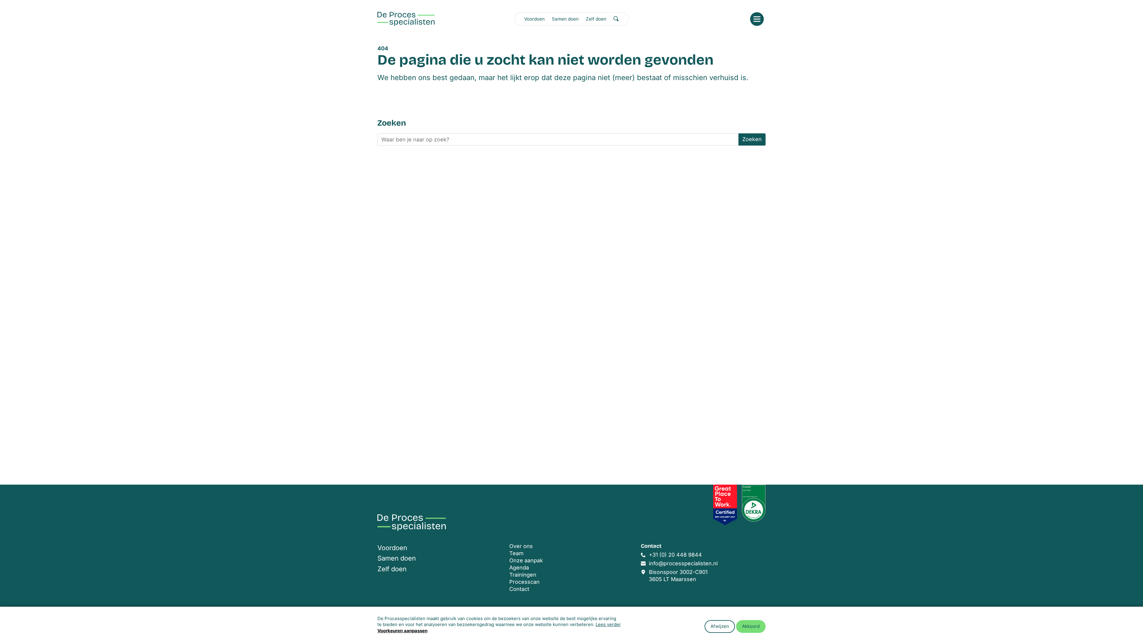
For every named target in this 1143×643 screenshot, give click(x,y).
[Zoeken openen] (616, 18)
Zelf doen (596, 19)
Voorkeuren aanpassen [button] (402, 630)
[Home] (406, 19)
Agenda (519, 567)
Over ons (521, 546)
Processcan (524, 582)
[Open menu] (757, 19)
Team (516, 553)
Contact (519, 589)
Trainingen (522, 575)
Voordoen (534, 19)
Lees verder (608, 624)
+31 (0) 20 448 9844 (675, 555)
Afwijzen (720, 626)
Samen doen (565, 19)
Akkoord (751, 626)
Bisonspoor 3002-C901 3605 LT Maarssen (678, 575)
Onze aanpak (526, 560)
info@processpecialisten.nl (683, 563)
